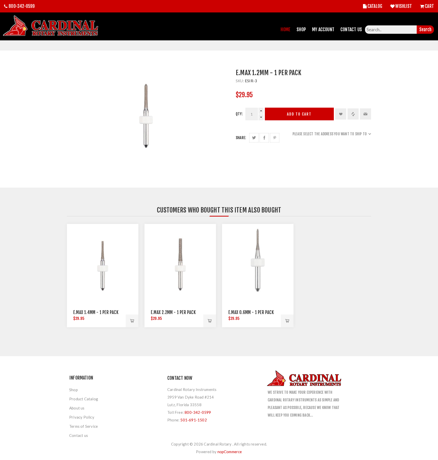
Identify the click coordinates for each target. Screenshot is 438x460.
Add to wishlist (340, 114)
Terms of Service (83, 426)
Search (425, 29)
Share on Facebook (264, 137)
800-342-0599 (22, 6)
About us (77, 408)
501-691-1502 (193, 420)
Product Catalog (83, 399)
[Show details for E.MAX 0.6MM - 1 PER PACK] (258, 259)
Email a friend (365, 114)
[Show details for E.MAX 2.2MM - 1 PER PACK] (180, 259)
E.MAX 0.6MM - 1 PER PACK (251, 312)
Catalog (375, 6)
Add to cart (299, 114)
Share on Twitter (254, 137)
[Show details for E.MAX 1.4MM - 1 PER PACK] (102, 259)
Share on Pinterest (274, 137)
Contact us (78, 435)
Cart (429, 6)
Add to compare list (353, 114)
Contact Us (351, 29)
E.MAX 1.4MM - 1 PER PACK (95, 312)
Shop (301, 29)
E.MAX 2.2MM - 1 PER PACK (173, 312)
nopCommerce (229, 451)
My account (323, 29)
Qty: (239, 113)
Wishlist (403, 6)
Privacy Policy (81, 417)
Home (285, 29)
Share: (241, 137)
